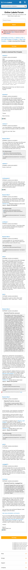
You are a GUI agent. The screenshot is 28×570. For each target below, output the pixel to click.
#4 (2, 140)
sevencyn (4, 55)
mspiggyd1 (5, 464)
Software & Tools (19, 37)
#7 (2, 196)
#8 (2, 223)
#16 (3, 480)
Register (8, 33)
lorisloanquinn (5, 178)
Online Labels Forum (14, 12)
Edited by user (5, 203)
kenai (3, 294)
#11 (3, 296)
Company (3, 567)
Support (3, 563)
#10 (3, 258)
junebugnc (4, 221)
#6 (2, 180)
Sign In (13, 32)
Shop (2, 553)
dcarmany (4, 94)
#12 (3, 310)
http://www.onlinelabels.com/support (14, 519)
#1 (2, 57)
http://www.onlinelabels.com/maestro (11, 513)
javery (3, 256)
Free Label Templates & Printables (9, 39)
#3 (2, 125)
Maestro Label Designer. (8, 373)
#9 (2, 238)
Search (14, 24)
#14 (3, 446)
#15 (3, 466)
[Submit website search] (25, 6)
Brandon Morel (5, 138)
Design (3, 558)
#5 (2, 165)
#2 (2, 96)
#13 (3, 398)
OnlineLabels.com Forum (7, 37)
